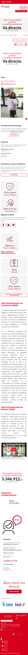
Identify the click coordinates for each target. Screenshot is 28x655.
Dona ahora (14, 591)
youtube (23, 615)
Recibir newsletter (6, 620)
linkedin (25, 615)
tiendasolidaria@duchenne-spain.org (12, 550)
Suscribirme (14, 175)
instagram (21, 615)
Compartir (23, 35)
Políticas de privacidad (14, 626)
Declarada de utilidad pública (8, 616)
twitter (17, 615)
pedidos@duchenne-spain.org (10, 544)
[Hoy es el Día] (14, 502)
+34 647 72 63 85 (6, 2)
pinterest (17, 618)
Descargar (14, 135)
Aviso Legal (3, 623)
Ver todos (26, 119)
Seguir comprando (21, 40)
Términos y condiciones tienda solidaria (10, 624)
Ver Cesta (19, 44)
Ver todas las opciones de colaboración (14, 295)
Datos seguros (4, 626)
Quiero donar (23, 6)
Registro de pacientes (21, 11)
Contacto (3, 627)
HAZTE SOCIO (24, 8)
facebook (19, 615)
